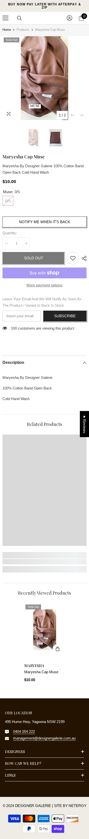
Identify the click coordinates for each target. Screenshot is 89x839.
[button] (72, 115)
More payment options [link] (44, 285)
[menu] (5, 18)
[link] (44, 561)
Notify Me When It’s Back (44, 222)
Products (23, 30)
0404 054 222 (24, 731)
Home (6, 30)
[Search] (19, 18)
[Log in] (69, 18)
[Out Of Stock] (58, 649)
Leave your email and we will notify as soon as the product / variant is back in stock (41, 302)
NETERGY (77, 806)
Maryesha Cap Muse (41, 672)
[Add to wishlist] (73, 258)
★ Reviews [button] (84, 424)
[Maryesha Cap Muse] (44, 629)
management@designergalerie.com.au (44, 738)
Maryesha (34, 665)
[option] (44, 78)
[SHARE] (83, 258)
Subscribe (65, 316)
